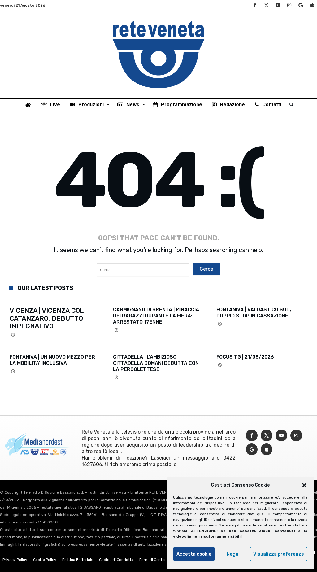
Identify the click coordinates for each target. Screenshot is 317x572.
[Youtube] (278, 5)
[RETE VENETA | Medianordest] (158, 20)
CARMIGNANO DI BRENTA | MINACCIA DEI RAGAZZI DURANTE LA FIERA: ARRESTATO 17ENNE (156, 316)
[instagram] (289, 5)
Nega (232, 554)
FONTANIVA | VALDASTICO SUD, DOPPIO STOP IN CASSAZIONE (253, 313)
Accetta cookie (193, 554)
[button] (304, 485)
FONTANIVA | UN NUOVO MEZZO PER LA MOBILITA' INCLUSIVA (52, 360)
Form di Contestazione (159, 559)
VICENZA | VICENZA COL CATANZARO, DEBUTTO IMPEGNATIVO (47, 318)
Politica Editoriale (77, 559)
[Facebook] (255, 5)
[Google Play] (301, 5)
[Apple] (312, 5)
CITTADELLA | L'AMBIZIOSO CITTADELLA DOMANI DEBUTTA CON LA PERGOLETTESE (156, 363)
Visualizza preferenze (278, 554)
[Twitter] (266, 5)
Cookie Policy (44, 559)
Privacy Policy (14, 559)
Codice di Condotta (116, 559)
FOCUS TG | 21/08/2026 (245, 357)
